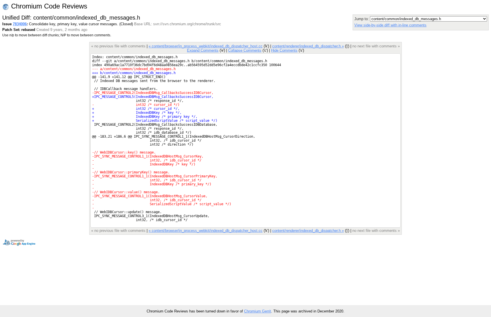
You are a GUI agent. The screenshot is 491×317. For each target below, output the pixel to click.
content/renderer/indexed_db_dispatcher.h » (308, 46)
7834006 (20, 24)
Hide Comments (284, 50)
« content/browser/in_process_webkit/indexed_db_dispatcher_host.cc (206, 46)
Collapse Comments (244, 50)
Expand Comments (203, 50)
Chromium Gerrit (257, 311)
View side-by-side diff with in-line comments (390, 25)
